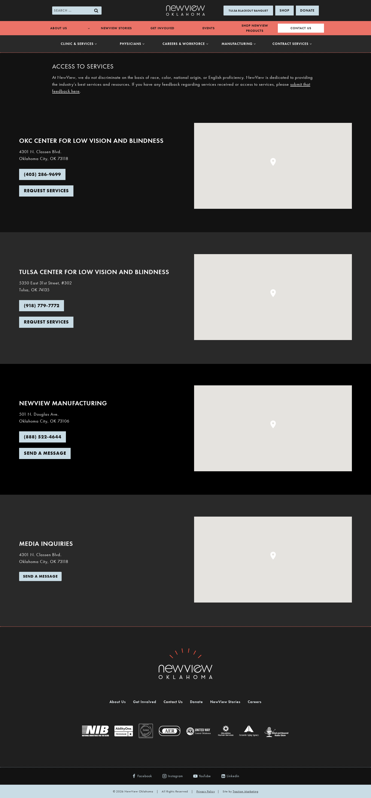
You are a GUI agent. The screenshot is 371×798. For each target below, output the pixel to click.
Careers (255, 701)
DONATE (307, 10)
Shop (284, 10)
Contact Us (300, 28)
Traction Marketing (245, 791)
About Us (117, 701)
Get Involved (162, 28)
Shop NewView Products (255, 28)
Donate (196, 701)
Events (208, 28)
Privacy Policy (205, 791)
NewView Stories (116, 28)
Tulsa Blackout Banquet (248, 10)
